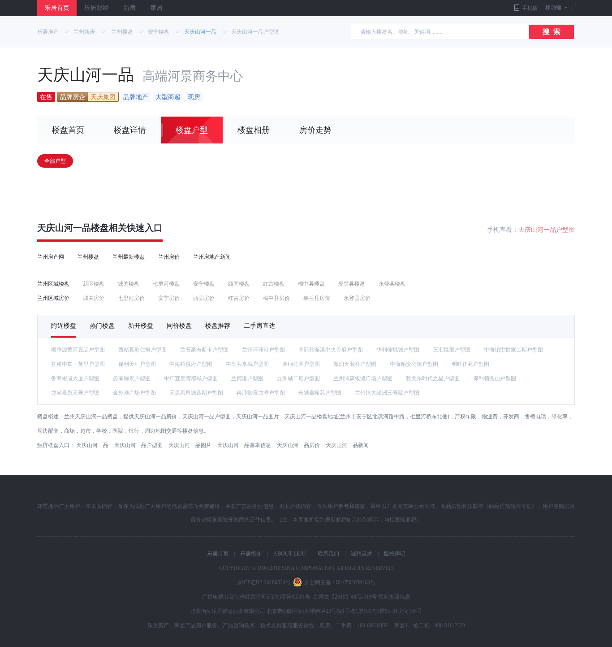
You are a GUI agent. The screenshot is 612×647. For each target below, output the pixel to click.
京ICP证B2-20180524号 (264, 582)
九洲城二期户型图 (298, 378)
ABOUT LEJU (289, 554)
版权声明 (394, 554)
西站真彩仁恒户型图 (142, 350)
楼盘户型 (192, 130)
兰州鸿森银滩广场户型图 (362, 378)
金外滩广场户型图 (134, 393)
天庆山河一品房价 (298, 445)
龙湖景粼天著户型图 (75, 393)
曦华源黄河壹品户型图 (78, 350)
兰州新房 (84, 32)
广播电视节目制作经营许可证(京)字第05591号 (256, 597)
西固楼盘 (239, 284)
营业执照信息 (394, 597)
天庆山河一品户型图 (255, 32)
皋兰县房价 (316, 298)
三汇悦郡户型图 (451, 350)
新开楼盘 (140, 325)
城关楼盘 (128, 284)
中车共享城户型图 (247, 364)
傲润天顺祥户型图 (354, 364)
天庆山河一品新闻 (347, 445)
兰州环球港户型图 (263, 350)
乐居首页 (56, 7)
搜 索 (551, 31)
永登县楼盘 (392, 284)
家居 (156, 7)
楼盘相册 (253, 130)
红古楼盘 (273, 284)
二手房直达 (259, 325)
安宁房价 (169, 298)
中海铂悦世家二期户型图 (513, 350)
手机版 (530, 8)
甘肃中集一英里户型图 (78, 364)
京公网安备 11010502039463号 (339, 582)
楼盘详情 (130, 130)
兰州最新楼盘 (128, 257)
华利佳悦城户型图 (397, 350)
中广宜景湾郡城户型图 (191, 378)
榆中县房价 (276, 298)
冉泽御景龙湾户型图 (261, 393)
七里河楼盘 (166, 284)
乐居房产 (48, 32)
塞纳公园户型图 (301, 364)
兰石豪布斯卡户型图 (204, 350)
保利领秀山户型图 (494, 378)
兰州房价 (169, 257)
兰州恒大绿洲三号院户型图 (387, 393)
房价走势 (315, 130)
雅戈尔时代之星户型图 (433, 378)
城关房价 (93, 298)
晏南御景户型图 (132, 378)
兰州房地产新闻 (212, 257)
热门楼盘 (102, 325)
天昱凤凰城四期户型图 (196, 393)
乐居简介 (251, 554)
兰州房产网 (50, 257)
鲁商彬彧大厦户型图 (75, 378)
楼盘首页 (68, 130)
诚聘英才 (361, 554)
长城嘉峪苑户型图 (319, 393)
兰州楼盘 (122, 32)
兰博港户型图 (247, 378)
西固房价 (204, 298)
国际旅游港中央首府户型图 (330, 350)
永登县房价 (357, 298)
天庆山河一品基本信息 (244, 445)
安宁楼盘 (158, 32)
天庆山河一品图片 (189, 445)
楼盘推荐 (217, 325)
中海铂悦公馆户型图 (414, 364)
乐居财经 (96, 7)
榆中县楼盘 (311, 284)
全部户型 (55, 161)
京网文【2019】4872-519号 (345, 597)
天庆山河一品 (200, 32)
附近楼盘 (63, 325)
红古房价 (239, 298)
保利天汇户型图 (137, 364)
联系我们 (328, 554)
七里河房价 (131, 298)
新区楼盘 (93, 284)
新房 (129, 7)
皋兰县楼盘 (351, 284)
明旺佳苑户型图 (470, 364)
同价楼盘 (179, 325)
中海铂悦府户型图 (190, 364)
